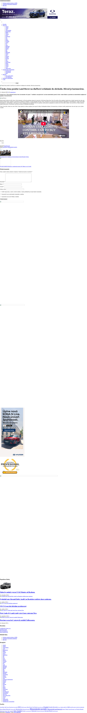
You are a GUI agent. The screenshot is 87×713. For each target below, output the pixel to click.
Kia (6, 43)
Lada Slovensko (73, 707)
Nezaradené (5, 674)
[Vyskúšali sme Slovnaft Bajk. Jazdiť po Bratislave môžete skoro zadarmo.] (16, 596)
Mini (6, 51)
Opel (6, 55)
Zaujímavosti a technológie (8, 69)
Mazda (6, 48)
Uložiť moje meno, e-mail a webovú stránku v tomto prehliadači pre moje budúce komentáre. (22, 191)
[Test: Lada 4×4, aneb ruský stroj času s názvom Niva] (12, 610)
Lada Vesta (78, 707)
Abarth (6, 26)
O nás (4, 79)
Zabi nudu (46, 711)
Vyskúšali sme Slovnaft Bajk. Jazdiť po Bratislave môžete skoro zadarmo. (25, 599)
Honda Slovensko (40, 707)
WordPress (8, 712)
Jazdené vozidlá (62, 707)
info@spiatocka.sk (4, 632)
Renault (7, 58)
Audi (6, 29)
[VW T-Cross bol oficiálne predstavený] (9, 603)
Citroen (7, 34)
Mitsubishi (7, 52)
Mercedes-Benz (19, 709)
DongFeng (7, 36)
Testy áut (5, 25)
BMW (6, 32)
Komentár (2, 181)
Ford (6, 39)
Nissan (6, 53)
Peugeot (7, 56)
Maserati (7, 47)
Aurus (8, 707)
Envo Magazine (17, 712)
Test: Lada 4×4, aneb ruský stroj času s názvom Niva (18, 613)
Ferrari (30, 707)
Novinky (5, 24)
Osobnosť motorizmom (8, 78)
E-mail (2, 186)
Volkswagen (8, 68)
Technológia (8, 72)
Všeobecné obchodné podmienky (10, 4)
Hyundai (7, 41)
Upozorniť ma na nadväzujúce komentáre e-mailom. (13, 194)
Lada (6, 45)
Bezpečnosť (8, 31)
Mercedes (8, 709)
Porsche (78, 709)
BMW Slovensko (24, 707)
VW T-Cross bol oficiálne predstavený (13, 606)
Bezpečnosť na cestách (13, 707)
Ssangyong (2, 711)
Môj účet (5, 5)
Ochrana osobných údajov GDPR (10, 3)
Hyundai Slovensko (53, 707)
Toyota (6, 66)
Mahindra (7, 46)
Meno (1, 184)
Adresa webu (3, 189)
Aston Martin (8, 30)
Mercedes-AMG (13, 709)
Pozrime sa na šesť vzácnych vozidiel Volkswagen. (17, 620)
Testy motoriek (10, 711)
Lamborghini (82, 707)
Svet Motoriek (8, 77)
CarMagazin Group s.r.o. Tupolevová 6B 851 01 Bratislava (5, 629)
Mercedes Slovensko (26, 709)
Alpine (6, 28)
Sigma (6, 61)
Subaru (6, 711)
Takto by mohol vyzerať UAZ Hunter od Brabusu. (17, 592)
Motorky (4, 74)
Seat (6, 59)
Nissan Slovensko (71, 709)
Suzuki (6, 64)
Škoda (6, 63)
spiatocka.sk (12, 92)
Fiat (6, 37)
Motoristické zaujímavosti (54, 709)
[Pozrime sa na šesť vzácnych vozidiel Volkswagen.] (11, 617)
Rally (6, 73)
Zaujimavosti (8, 70)
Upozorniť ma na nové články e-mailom (10, 196)
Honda (6, 40)
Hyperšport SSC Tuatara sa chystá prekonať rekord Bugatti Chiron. (14, 156)
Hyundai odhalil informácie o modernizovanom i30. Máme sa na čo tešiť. (15, 166)
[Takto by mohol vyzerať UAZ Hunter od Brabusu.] (5, 589)
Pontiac (7, 57)
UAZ (6, 67)
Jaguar (6, 42)
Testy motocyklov (9, 75)
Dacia (6, 35)
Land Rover (5, 147)
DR (3, 656)
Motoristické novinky (12, 147)
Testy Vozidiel (18, 711)
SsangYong (7, 62)
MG (6, 50)
